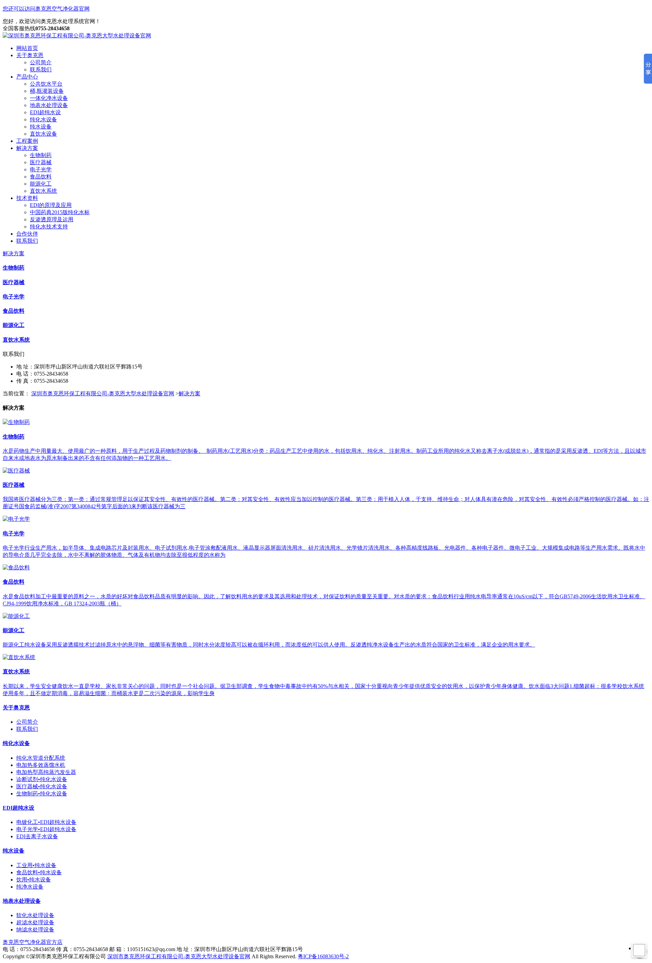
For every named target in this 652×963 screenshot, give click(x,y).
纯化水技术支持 (49, 226)
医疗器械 (41, 162)
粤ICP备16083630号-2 (323, 956)
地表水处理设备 (49, 105)
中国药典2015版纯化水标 (60, 212)
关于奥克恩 (29, 55)
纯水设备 (41, 127)
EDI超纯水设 (45, 112)
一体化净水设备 (49, 98)
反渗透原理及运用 (51, 219)
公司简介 (41, 62)
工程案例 (27, 141)
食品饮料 (41, 176)
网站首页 (27, 48)
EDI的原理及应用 (51, 205)
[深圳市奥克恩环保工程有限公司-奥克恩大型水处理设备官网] (77, 35)
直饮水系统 (43, 191)
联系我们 (41, 69)
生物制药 (41, 155)
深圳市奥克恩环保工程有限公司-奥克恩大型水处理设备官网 (102, 393)
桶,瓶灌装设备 (47, 91)
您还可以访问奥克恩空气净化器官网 (46, 9)
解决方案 (27, 148)
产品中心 (27, 77)
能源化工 (41, 184)
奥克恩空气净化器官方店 (32, 942)
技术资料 (27, 198)
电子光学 (41, 169)
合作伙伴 (27, 234)
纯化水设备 (43, 119)
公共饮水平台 (46, 84)
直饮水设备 (43, 134)
